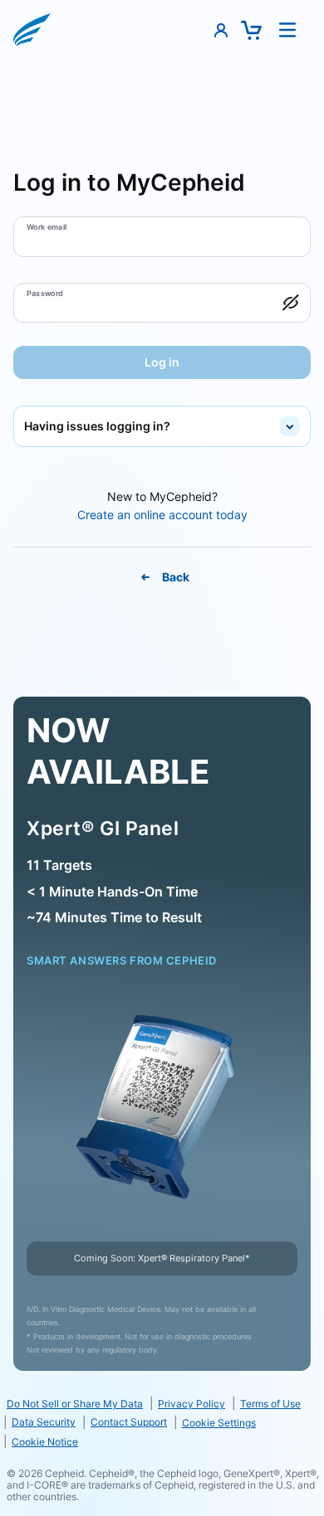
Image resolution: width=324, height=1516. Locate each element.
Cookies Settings (162, 1390)
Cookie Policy (108, 1344)
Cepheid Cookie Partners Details (101, 1359)
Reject (162, 1437)
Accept (162, 1484)
